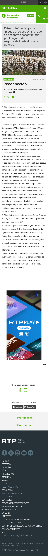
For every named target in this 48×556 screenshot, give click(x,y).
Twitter (11, 453)
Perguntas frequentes (12, 493)
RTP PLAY (5, 480)
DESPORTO (6, 464)
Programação (24, 417)
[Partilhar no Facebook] (4, 97)
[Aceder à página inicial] (16, 8)
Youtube (24, 453)
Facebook (4, 453)
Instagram (17, 453)
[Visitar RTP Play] (24, 325)
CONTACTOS (7, 500)
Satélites (6, 513)
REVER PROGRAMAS (10, 487)
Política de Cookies (27, 544)
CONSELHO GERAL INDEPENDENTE (16, 519)
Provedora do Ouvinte (12, 506)
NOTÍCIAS (5, 461)
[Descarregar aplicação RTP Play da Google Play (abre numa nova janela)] (29, 406)
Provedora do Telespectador (15, 503)
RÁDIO (4, 470)
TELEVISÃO (6, 467)
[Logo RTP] (14, 441)
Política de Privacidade (10, 544)
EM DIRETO (6, 483)
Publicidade (15, 546)
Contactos (24, 425)
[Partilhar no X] (8, 97)
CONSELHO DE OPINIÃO (11, 522)
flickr (30, 453)
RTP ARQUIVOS (8, 474)
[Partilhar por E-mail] (13, 97)
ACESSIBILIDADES (9, 509)
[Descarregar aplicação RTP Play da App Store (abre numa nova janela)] (17, 406)
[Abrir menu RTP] (24, 2)
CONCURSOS (7, 490)
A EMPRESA (6, 516)
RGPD (4, 532)
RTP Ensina (7, 477)
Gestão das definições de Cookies (17, 535)
